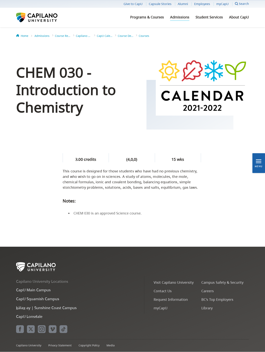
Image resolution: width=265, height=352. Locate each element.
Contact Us (163, 290)
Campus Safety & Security (222, 282)
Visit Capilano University (174, 282)
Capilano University (47, 17)
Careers (207, 290)
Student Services (209, 17)
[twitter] (31, 329)
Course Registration (62, 36)
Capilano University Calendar (83, 36)
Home (24, 36)
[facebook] (20, 329)
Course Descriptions (125, 36)
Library (207, 307)
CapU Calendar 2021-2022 (104, 36)
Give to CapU (133, 4)
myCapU (222, 4)
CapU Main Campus (33, 289)
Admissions (179, 17)
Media (111, 345)
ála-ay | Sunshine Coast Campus (46, 307)
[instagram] (42, 329)
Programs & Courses (147, 17)
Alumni (183, 4)
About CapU (239, 17)
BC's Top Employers (217, 299)
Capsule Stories (160, 4)
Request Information (171, 299)
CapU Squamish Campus (37, 298)
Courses (144, 36)
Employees (202, 4)
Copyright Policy (89, 345)
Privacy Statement (60, 345)
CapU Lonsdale (29, 316)
